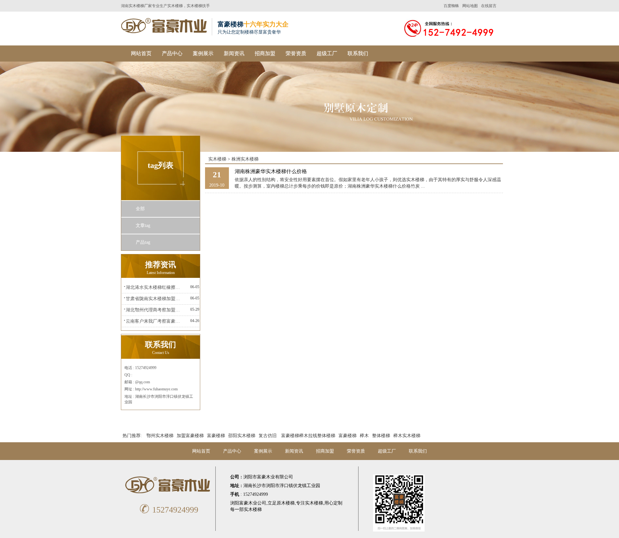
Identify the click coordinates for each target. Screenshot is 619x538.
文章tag (143, 225)
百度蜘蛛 (451, 6)
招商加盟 (265, 53)
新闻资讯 (234, 53)
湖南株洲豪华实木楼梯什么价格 (271, 171)
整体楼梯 (381, 435)
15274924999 (168, 509)
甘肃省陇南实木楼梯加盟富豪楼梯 (154, 298)
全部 (140, 208)
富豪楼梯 (216, 435)
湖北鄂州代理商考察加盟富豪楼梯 (154, 310)
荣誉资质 (296, 53)
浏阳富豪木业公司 (248, 503)
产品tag (143, 242)
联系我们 (358, 53)
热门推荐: (132, 435)
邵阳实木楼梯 (241, 435)
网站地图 (470, 6)
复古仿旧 (268, 435)
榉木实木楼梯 (406, 435)
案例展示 (203, 53)
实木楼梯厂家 (140, 6)
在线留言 (488, 6)
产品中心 (172, 53)
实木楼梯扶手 (198, 6)
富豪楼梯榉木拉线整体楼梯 (308, 435)
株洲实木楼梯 (245, 159)
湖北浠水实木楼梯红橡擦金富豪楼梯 (154, 287)
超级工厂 (327, 53)
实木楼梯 (175, 6)
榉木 (364, 435)
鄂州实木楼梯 (159, 435)
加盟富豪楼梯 (190, 435)
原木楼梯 (286, 503)
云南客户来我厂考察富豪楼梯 (154, 321)
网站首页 (141, 53)
